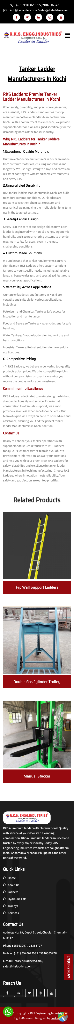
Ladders (12, 892)
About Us (13, 885)
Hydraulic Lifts (16, 899)
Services (13, 913)
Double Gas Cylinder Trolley (37, 681)
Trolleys (12, 906)
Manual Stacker (37, 776)
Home (11, 878)
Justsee (55, 1018)
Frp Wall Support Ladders (37, 587)
